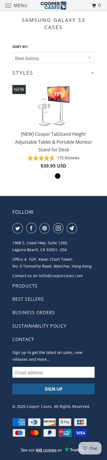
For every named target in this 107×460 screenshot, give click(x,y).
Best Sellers (28, 299)
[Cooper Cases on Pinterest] (46, 228)
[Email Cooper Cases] (73, 228)
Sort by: (20, 46)
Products (25, 286)
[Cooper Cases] (53, 5)
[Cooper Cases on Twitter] (18, 228)
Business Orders (33, 312)
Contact (23, 339)
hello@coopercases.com (61, 275)
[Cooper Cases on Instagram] (59, 228)
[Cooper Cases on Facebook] (32, 228)
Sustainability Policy (39, 326)
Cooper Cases (39, 406)
